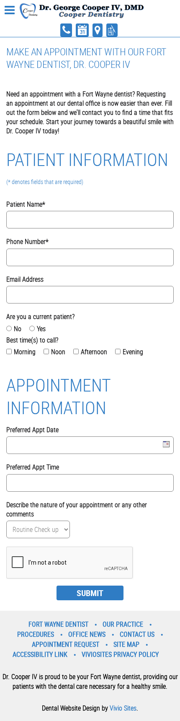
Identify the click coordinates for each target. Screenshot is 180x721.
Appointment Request (65, 644)
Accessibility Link (40, 654)
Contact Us (137, 634)
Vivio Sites (123, 708)
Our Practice (123, 624)
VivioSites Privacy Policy (120, 654)
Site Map (126, 644)
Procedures (35, 634)
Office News (86, 634)
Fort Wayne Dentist (58, 624)
